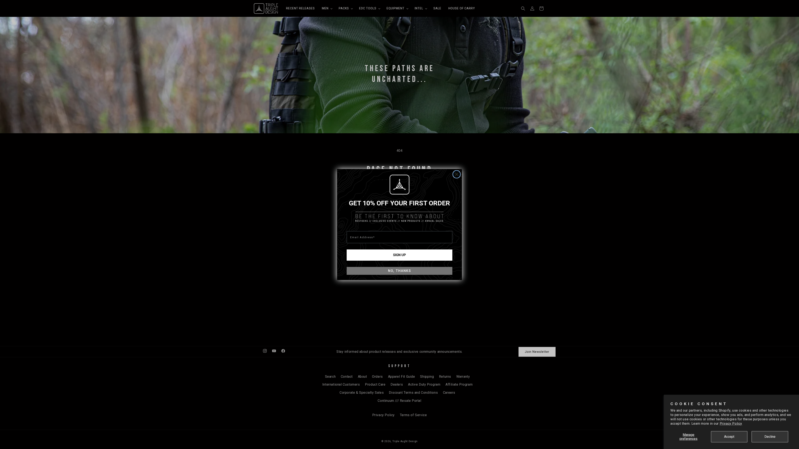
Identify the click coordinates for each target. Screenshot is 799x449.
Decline (769, 437)
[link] (399, 184)
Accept (729, 437)
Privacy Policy (731, 424)
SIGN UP (399, 255)
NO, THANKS (399, 271)
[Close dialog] (456, 174)
